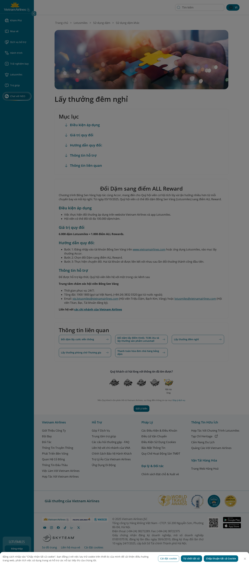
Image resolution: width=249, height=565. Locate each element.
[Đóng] (245, 558)
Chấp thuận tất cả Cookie (221, 558)
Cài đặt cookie (168, 558)
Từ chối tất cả (191, 558)
